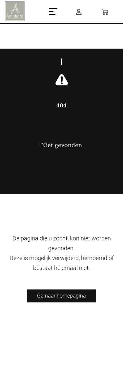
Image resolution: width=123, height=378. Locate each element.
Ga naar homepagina (61, 296)
